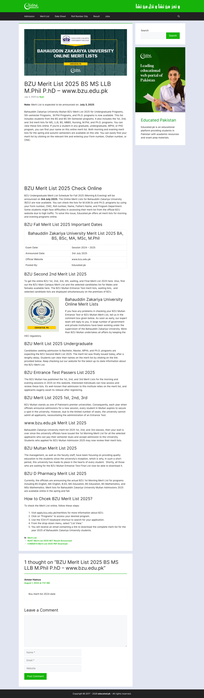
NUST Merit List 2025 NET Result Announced (49, 540)
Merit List (44, 16)
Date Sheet (60, 16)
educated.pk (104, 693)
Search (145, 30)
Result (96, 16)
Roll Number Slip (79, 16)
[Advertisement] (75, 164)
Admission (29, 16)
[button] (178, 16)
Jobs (107, 16)
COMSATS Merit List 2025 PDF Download (47, 544)
